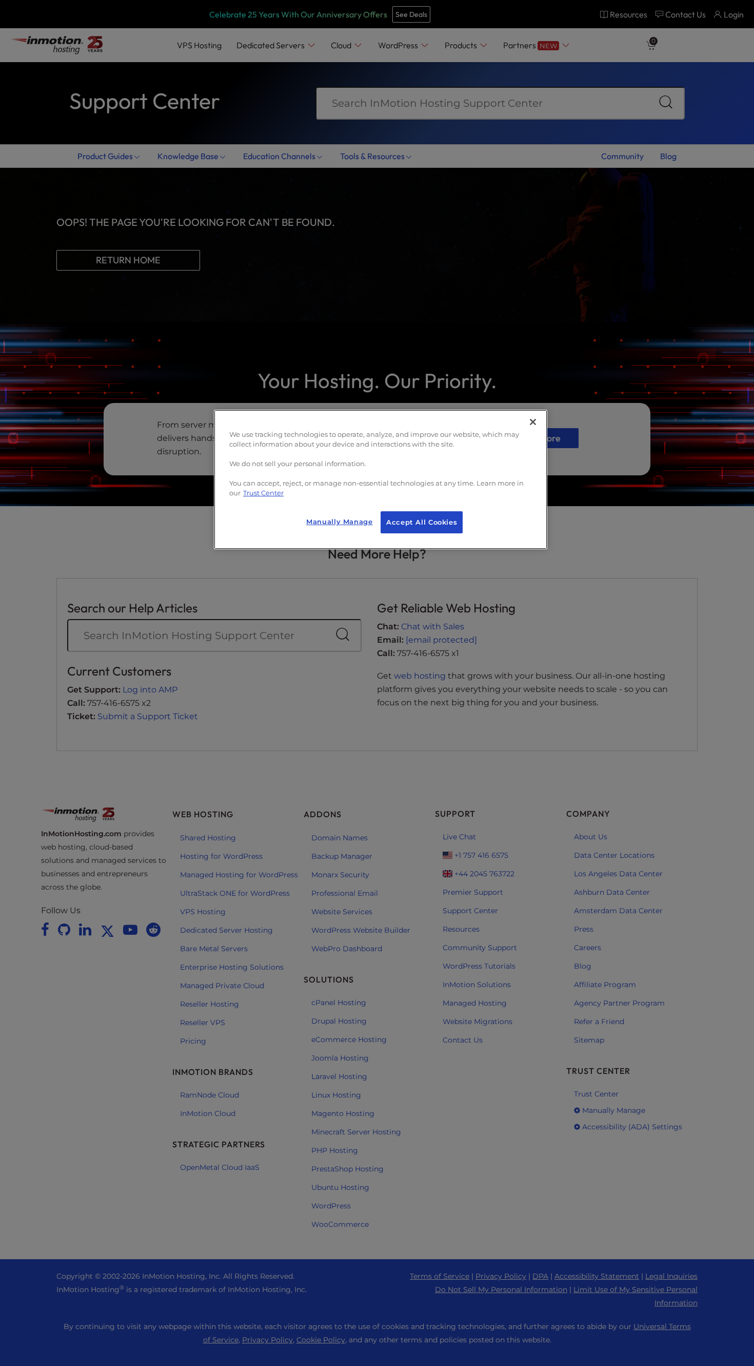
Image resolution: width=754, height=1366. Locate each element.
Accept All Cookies (421, 522)
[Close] (533, 422)
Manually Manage (339, 522)
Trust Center (263, 493)
